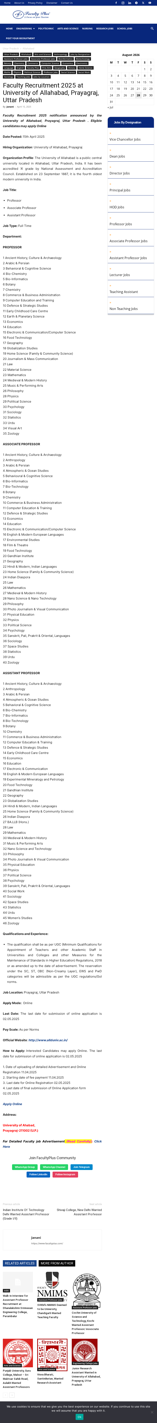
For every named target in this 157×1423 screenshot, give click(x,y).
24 (111, 95)
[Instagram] (123, 3)
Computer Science (50, 63)
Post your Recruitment (20, 38)
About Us (19, 2)
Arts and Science (67, 28)
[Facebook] (116, 3)
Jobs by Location (41, 76)
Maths (7, 72)
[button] (152, 29)
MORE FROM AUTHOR (57, 1263)
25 (118, 95)
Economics (68, 63)
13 (132, 82)
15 (144, 82)
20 (132, 89)
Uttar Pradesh (11, 48)
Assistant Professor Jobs (16, 58)
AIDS (6, 1290)
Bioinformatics (65, 58)
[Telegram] (136, 3)
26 (125, 95)
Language (8, 67)
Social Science (68, 72)
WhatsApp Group (25, 1167)
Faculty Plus (33, 67)
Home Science (85, 67)
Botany (7, 63)
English (20, 67)
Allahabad (26, 54)
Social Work (84, 72)
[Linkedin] (130, 3)
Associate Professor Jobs (43, 58)
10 (111, 82)
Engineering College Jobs (85, 1363)
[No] (152, 1412)
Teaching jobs (23, 76)
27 (132, 95)
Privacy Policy (35, 2)
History (71, 67)
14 (138, 82)
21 (138, 89)
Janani (10, 106)
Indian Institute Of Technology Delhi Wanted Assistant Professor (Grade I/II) (26, 1214)
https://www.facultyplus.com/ (47, 1243)
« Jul (110, 107)
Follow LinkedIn (38, 1174)
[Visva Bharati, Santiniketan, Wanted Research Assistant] (52, 1355)
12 (125, 82)
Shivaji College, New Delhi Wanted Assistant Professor (79, 1212)
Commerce (33, 63)
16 (151, 82)
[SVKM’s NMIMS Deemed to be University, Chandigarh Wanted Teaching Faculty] (52, 1287)
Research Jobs (104, 28)
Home (7, 2)
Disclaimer (51, 2)
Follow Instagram (65, 1174)
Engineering (24, 28)
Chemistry (19, 63)
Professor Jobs (51, 72)
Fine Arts (46, 67)
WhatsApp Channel (54, 1167)
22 (144, 89)
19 (125, 89)
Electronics (81, 63)
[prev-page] (5, 1395)
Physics (17, 72)
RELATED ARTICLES (20, 1263)
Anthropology (60, 54)
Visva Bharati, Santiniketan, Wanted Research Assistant (50, 1378)
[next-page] (12, 1395)
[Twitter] (143, 3)
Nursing (87, 28)
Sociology (8, 76)
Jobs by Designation (80, 54)
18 (118, 89)
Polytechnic (46, 28)
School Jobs (124, 28)
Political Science (32, 72)
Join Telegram (81, 1167)
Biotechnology (83, 58)
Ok (79, 1417)
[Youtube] (150, 3)
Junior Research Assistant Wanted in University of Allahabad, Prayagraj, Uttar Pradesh (86, 1376)
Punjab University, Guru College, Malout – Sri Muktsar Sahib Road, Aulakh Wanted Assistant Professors (17, 1379)
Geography (59, 67)
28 (138, 95)
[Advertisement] (52, 1188)
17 (111, 89)
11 (118, 82)
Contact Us (67, 2)
